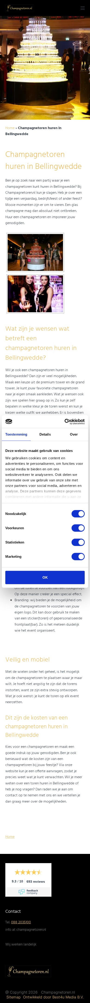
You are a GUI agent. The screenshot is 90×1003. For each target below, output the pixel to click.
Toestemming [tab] (16, 434)
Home (10, 128)
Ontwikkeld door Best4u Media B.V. (53, 997)
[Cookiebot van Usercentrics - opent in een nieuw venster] (65, 422)
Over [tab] (74, 434)
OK (45, 577)
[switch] (78, 528)
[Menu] (83, 8)
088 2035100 (21, 922)
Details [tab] (45, 434)
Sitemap (14, 997)
